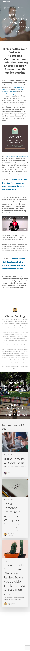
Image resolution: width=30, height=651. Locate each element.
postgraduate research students (17, 156)
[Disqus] (15, 630)
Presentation (21, 7)
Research (15, 10)
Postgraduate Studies (10, 7)
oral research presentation (13, 94)
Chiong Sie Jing (7, 36)
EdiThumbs (6, 2)
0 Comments (25, 36)
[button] (27, 1)
